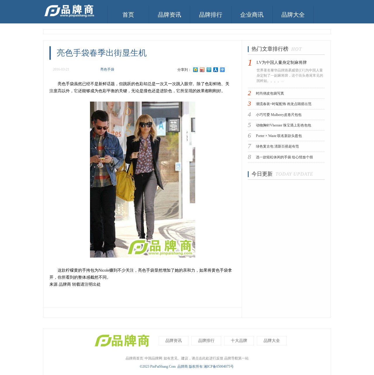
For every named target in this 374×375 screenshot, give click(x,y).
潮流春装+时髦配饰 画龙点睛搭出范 (283, 104)
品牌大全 (293, 14)
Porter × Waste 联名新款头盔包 (279, 136)
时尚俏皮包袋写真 (270, 93)
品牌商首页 (134, 358)
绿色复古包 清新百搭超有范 (277, 147)
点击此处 (202, 358)
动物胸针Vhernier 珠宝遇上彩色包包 (283, 125)
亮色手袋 (107, 69)
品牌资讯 (169, 14)
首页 (128, 14)
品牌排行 (210, 14)
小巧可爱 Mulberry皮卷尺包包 (279, 115)
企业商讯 (252, 14)
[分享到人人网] (215, 69)
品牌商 (182, 366)
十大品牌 (239, 340)
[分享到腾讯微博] (209, 69)
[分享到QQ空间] (195, 69)
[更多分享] (222, 69)
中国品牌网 (153, 358)
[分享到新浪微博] (202, 69)
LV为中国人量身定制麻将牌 (282, 62)
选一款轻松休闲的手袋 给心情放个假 (284, 157)
